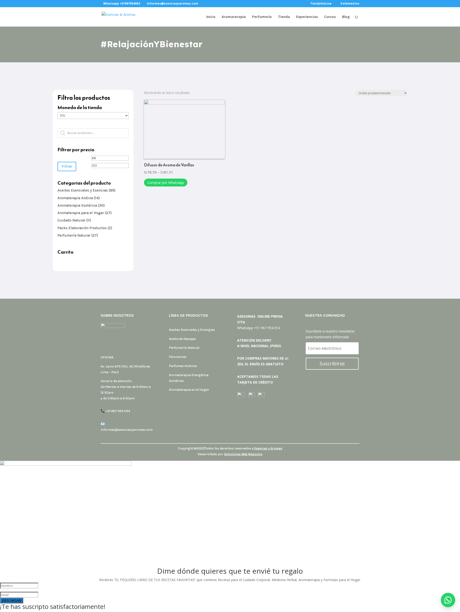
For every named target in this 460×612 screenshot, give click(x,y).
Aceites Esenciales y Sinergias (192, 330)
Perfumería (262, 17)
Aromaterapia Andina (75, 198)
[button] (448, 600)
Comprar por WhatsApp (165, 182)
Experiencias (307, 17)
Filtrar (67, 166)
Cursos (330, 17)
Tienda (284, 17)
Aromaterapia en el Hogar (189, 390)
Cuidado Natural (71, 220)
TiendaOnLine (321, 4)
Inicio (210, 17)
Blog (346, 17)
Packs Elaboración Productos (82, 228)
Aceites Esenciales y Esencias (83, 190)
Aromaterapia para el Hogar (81, 213)
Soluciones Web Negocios (243, 454)
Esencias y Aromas (268, 448)
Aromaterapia (234, 17)
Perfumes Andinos (183, 366)
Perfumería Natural (74, 235)
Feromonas (178, 357)
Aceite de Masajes (182, 339)
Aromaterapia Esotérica (77, 205)
